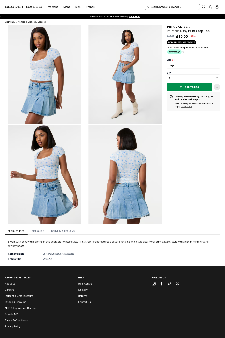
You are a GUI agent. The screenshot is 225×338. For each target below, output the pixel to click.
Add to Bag (192, 87)
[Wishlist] (203, 7)
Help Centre (85, 283)
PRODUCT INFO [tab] (16, 231)
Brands (90, 7)
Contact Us (84, 302)
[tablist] (41, 231)
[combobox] (172, 7)
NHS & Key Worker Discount (21, 308)
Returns (82, 296)
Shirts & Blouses (27, 21)
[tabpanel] (112, 250)
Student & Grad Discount (19, 296)
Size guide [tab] (38, 231)
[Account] (210, 7)
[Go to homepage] (23, 7)
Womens (52, 7)
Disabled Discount (15, 302)
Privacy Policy (12, 326)
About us (10, 283)
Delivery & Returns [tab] (63, 231)
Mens (66, 7)
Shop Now (134, 16)
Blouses (42, 21)
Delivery (83, 289)
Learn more (186, 106)
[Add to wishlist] (217, 87)
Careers (9, 289)
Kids (78, 7)
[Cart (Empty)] (217, 7)
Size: (170, 59)
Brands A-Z (11, 314)
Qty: (169, 72)
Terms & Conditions (16, 320)
